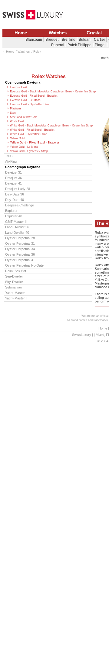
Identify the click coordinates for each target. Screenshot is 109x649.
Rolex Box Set (15, 271)
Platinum (15, 108)
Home (21, 32)
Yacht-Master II (16, 298)
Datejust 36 (13, 178)
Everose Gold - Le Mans (25, 100)
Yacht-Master (15, 293)
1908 (8, 156)
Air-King (11, 161)
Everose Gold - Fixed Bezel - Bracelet (34, 95)
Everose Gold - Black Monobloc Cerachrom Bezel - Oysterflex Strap (51, 91)
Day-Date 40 (14, 200)
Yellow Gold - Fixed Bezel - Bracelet (34, 142)
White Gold (17, 121)
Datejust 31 (13, 172)
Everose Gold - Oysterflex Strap (30, 104)
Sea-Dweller (14, 276)
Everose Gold (18, 87)
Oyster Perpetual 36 (20, 254)
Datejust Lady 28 (17, 189)
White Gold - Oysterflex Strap (28, 134)
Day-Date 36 (14, 194)
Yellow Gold (17, 138)
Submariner (13, 287)
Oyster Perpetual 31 (20, 243)
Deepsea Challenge (19, 205)
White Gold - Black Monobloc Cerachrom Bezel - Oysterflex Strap (51, 125)
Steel (13, 112)
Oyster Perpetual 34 (20, 249)
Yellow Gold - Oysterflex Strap (29, 151)
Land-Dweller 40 (17, 232)
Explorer (11, 210)
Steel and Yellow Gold (23, 117)
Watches (58, 32)
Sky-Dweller (14, 282)
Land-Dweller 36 (17, 227)
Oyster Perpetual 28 (20, 238)
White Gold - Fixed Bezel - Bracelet (32, 129)
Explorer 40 (13, 216)
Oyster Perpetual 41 (20, 260)
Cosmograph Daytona (22, 82)
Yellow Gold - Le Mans (24, 146)
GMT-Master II (16, 221)
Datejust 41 (13, 183)
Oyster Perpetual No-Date (24, 265)
